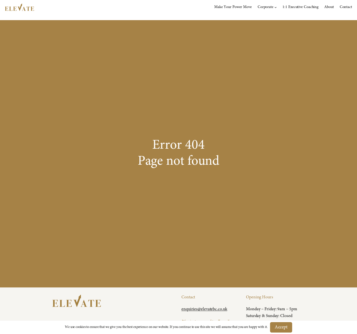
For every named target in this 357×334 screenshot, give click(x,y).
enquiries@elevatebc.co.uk (204, 309)
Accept (281, 327)
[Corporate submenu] (275, 7)
